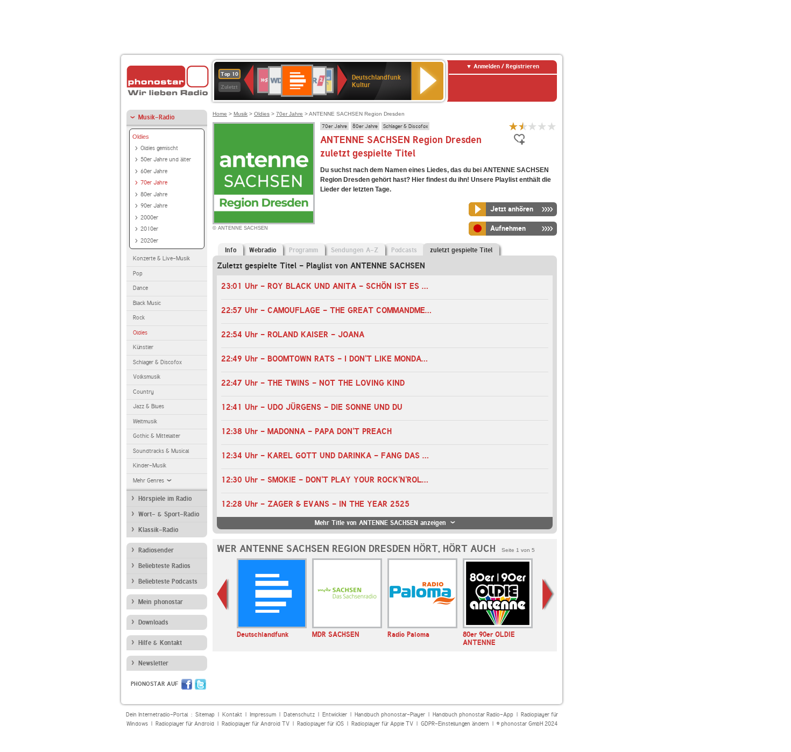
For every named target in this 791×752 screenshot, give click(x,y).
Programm (303, 250)
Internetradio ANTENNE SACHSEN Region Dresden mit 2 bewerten (523, 126)
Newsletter (153, 663)
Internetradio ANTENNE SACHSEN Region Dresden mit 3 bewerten (533, 126)
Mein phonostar (160, 602)
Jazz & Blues (148, 406)
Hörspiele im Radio (165, 498)
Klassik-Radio (158, 530)
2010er (149, 228)
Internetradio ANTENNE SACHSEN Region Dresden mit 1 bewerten (513, 126)
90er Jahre (153, 205)
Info (230, 250)
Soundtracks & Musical (161, 451)
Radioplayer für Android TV (255, 723)
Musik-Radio (156, 117)
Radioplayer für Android (185, 723)
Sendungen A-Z (354, 250)
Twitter (200, 684)
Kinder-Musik (149, 465)
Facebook (186, 684)
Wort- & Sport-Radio (168, 514)
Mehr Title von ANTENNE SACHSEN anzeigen (380, 523)
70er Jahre (153, 182)
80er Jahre (153, 194)
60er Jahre (153, 171)
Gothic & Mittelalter (156, 435)
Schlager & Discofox (157, 362)
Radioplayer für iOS (320, 723)
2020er (149, 240)
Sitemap (205, 714)
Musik (241, 114)
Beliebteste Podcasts (167, 581)
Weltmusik (145, 421)
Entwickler (334, 714)
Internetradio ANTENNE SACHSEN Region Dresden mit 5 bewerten (552, 126)
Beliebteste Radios (164, 566)
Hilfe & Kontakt (160, 643)
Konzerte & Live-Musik (161, 258)
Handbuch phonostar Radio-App (473, 714)
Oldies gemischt (159, 148)
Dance (140, 288)
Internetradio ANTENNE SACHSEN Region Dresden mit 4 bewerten (542, 126)
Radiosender (156, 550)
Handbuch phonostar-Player (390, 714)
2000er (149, 217)
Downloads (153, 622)
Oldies (140, 136)
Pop (138, 273)
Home (220, 114)
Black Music (147, 303)
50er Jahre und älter (165, 159)
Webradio (262, 250)
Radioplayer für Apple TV (382, 723)
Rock (139, 317)
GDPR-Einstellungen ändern (455, 723)
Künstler (143, 347)
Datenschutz (299, 714)
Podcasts (404, 250)
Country (143, 391)
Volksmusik (146, 376)
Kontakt (232, 714)
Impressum (263, 714)
